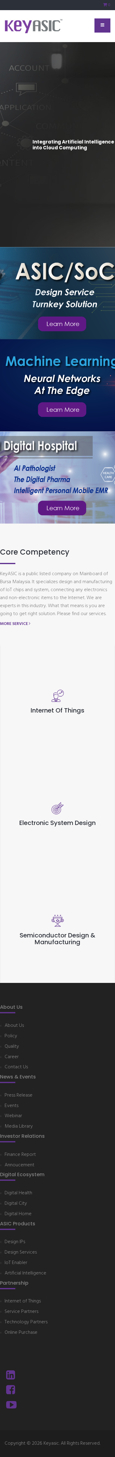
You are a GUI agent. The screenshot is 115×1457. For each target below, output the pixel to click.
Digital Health (18, 1193)
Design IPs (15, 1242)
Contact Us (16, 1067)
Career (12, 1057)
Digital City (16, 1203)
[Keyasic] (34, 26)
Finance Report (20, 1154)
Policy (11, 1036)
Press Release (19, 1095)
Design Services (21, 1252)
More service (14, 623)
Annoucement (19, 1165)
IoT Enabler (16, 1263)
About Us (14, 1025)
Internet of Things (23, 1301)
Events (11, 1105)
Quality (12, 1046)
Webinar (13, 1116)
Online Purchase (21, 1332)
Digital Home (18, 1214)
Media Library (19, 1126)
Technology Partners (26, 1322)
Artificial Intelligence (25, 1273)
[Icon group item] (10, 1376)
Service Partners (21, 1311)
